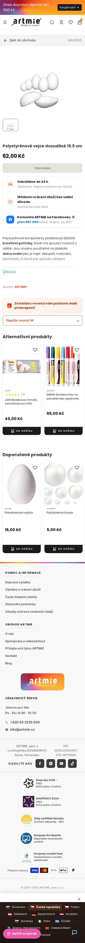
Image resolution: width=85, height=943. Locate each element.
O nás (9, 634)
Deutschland (43, 914)
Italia (44, 921)
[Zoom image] (40, 91)
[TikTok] (72, 763)
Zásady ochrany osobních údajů (29, 611)
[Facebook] (40, 763)
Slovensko (15, 907)
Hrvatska (68, 914)
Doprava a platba (17, 582)
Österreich (17, 914)
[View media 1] (10, 125)
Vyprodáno (42, 168)
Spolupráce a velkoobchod (25, 641)
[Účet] (61, 22)
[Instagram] (50, 763)
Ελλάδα (62, 921)
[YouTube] (61, 763)
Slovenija (24, 921)
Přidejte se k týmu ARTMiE (24, 648)
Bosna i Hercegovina (23, 928)
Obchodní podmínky (20, 604)
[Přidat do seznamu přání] (35, 350)
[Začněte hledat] (52, 22)
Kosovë (42, 935)
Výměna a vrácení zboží (23, 589)
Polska (72, 907)
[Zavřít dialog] (79, 899)
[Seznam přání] (70, 22)
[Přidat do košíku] (22, 431)
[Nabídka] (5, 22)
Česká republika (45, 907)
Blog (8, 663)
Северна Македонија (61, 928)
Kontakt (11, 656)
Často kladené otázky (21, 597)
